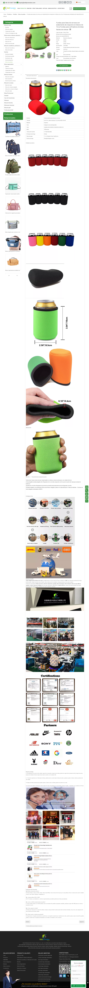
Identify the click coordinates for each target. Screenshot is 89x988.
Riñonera (6, 100)
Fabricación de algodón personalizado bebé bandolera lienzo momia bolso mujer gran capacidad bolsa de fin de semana (13, 138)
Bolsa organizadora (8, 64)
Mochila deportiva (9, 60)
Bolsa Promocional (8, 93)
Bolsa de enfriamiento (10, 37)
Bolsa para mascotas (9, 105)
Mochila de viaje (8, 58)
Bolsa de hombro (8, 74)
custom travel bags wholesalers (45, 957)
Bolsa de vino (8, 41)
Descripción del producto (32, 75)
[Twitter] (65, 2)
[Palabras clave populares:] (70, 8)
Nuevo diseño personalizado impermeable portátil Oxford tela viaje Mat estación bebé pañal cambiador (13, 233)
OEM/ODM (5, 959)
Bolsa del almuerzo (9, 39)
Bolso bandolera (8, 78)
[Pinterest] (70, 2)
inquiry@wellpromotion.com (27, 2)
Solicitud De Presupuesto (79, 8)
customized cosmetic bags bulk (45, 955)
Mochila (7, 27)
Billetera (7, 66)
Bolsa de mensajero (9, 76)
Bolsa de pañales (9, 62)
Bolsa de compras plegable (11, 87)
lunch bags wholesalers (43, 959)
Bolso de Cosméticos (10, 47)
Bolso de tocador (9, 49)
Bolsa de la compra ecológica (11, 89)
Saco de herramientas (9, 98)
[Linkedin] (62, 2)
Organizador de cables (10, 70)
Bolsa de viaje (7, 25)
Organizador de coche (10, 72)
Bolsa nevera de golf (9, 43)
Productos (5, 957)
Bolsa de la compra (8, 82)
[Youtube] (68, 2)
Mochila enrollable (9, 54)
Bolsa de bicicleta (8, 102)
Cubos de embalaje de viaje (11, 33)
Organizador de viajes (10, 31)
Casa (4, 955)
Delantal (6, 95)
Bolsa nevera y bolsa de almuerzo (12, 35)
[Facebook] (60, 2)
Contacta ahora (64, 65)
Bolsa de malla (8, 91)
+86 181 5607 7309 (10, 2)
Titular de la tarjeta (9, 68)
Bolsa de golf (7, 107)
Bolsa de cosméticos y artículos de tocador (13, 45)
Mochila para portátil (9, 56)
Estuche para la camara (10, 80)
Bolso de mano (8, 85)
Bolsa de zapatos (9, 29)
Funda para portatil (8, 110)
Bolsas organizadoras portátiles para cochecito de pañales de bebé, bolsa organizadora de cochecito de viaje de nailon (13, 195)
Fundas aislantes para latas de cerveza (34, 926)
